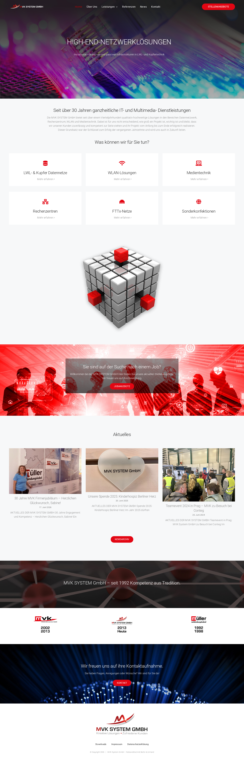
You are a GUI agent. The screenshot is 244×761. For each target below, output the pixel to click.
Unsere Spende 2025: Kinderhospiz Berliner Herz (122, 496)
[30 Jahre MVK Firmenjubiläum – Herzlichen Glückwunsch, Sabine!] (45, 471)
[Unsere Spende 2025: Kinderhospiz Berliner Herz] (122, 470)
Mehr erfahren (45, 179)
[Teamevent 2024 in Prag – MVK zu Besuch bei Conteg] (199, 474)
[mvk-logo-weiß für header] (26, 3)
